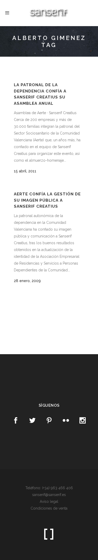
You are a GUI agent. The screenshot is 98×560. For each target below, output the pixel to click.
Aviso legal (49, 501)
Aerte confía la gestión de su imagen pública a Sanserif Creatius (47, 200)
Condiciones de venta (49, 508)
